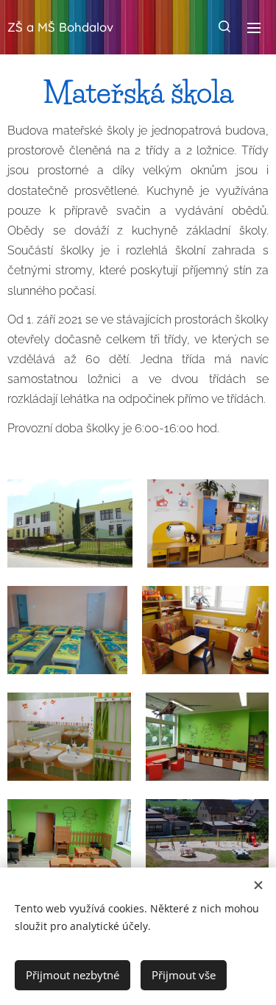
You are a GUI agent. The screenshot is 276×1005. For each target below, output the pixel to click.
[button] (224, 27)
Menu (254, 27)
